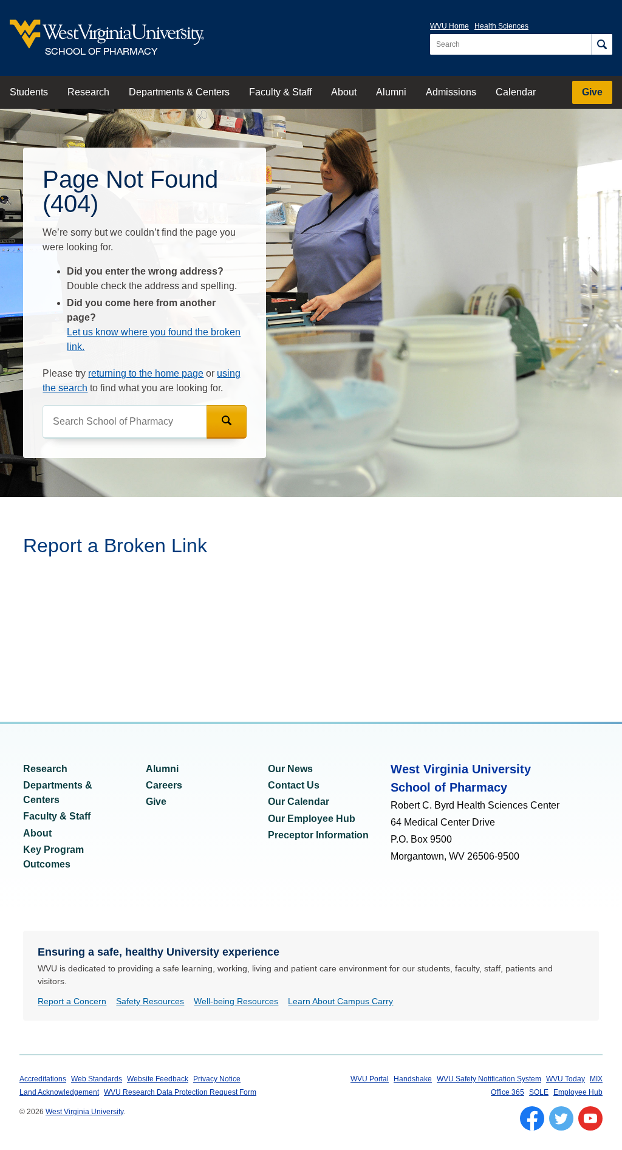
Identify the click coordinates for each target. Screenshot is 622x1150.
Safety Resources (150, 1001)
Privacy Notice (217, 1079)
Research (88, 92)
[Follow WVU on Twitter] (561, 1118)
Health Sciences (501, 26)
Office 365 (507, 1092)
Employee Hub (578, 1092)
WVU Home (449, 26)
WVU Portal (369, 1079)
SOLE (539, 1092)
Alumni (391, 92)
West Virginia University (84, 1111)
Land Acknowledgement (59, 1092)
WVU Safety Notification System (489, 1079)
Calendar (516, 92)
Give (592, 92)
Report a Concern (72, 1001)
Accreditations (42, 1079)
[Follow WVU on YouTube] (590, 1118)
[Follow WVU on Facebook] (532, 1118)
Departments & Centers (179, 92)
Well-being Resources (236, 1001)
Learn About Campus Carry (340, 1001)
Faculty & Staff (280, 92)
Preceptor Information (318, 835)
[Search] (601, 44)
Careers (164, 785)
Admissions (451, 92)
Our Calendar (298, 801)
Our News (290, 769)
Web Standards (96, 1079)
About (344, 92)
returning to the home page (145, 373)
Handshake (413, 1079)
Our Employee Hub (311, 818)
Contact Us (294, 785)
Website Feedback (157, 1079)
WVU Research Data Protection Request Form (180, 1092)
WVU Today (565, 1079)
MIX (596, 1079)
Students (29, 92)
